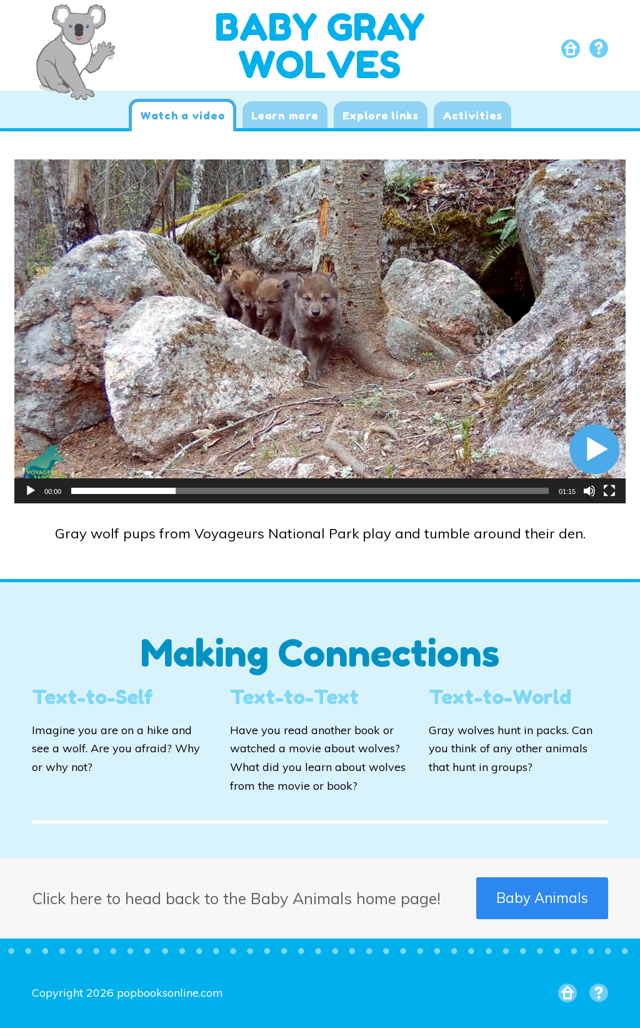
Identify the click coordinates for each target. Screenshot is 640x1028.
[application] (320, 331)
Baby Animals (542, 898)
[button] (594, 449)
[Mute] (589, 491)
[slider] (310, 491)
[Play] (30, 491)
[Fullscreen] (609, 491)
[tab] (182, 115)
